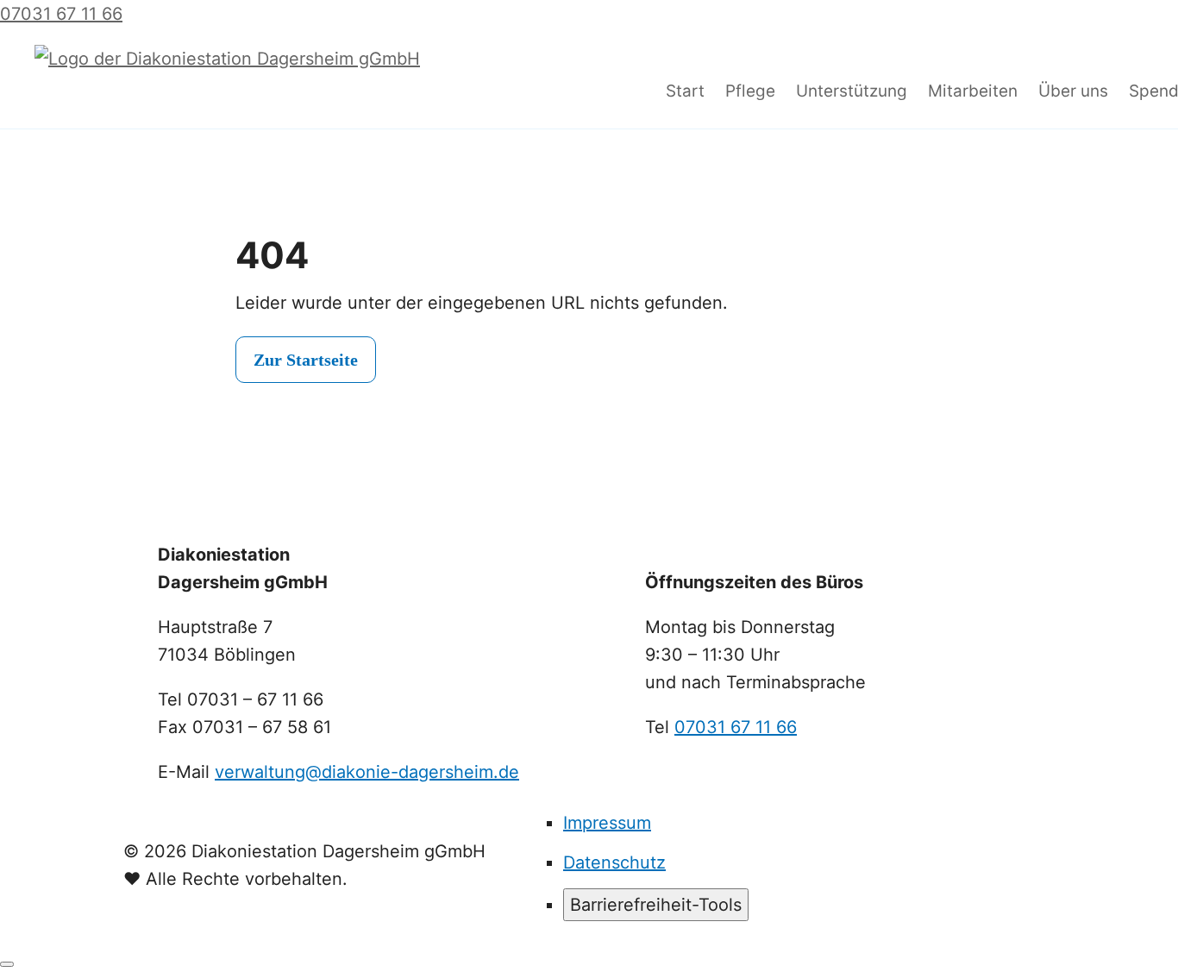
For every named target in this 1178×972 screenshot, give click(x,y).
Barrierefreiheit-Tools (656, 904)
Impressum (607, 822)
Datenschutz (614, 862)
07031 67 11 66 (735, 727)
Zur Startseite (306, 359)
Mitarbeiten (973, 91)
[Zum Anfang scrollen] (7, 964)
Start (685, 91)
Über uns (1073, 91)
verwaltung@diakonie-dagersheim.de (367, 772)
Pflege (750, 91)
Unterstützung (851, 91)
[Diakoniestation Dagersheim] (336, 92)
